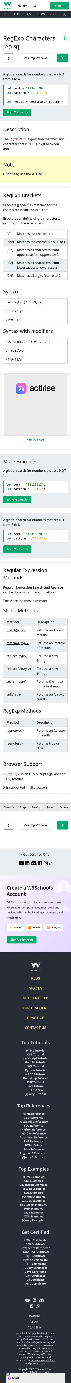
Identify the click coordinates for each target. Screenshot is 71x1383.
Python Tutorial (35, 1070)
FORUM (34, 1315)
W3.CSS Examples (33, 1200)
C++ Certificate (35, 1276)
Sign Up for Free (21, 939)
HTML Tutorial (35, 1050)
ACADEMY (34, 1327)
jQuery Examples (33, 1220)
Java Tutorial (35, 1086)
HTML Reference (34, 1114)
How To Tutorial (35, 1062)
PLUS (35, 978)
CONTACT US (35, 1027)
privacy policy (37, 1363)
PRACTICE (35, 1017)
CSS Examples (33, 1181)
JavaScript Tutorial (35, 1058)
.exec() (15, 730)
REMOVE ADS (35, 439)
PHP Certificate (35, 1264)
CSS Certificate (36, 1244)
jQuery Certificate (35, 1268)
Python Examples (33, 1196)
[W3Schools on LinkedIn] (27, 863)
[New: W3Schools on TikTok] (50, 863)
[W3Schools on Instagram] (45, 863)
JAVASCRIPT (47, 14)
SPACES (35, 988)
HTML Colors (33, 1145)
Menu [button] (21, 6)
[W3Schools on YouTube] (21, 863)
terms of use (38, 1360)
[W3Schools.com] (35, 968)
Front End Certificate (35, 1252)
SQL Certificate (35, 1256)
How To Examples (33, 1189)
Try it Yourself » (17, 112)
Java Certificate (35, 1272)
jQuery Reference (33, 1157)
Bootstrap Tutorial (35, 1078)
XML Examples (33, 1216)
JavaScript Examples (34, 1185)
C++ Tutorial (35, 1090)
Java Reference (33, 1149)
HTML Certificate (35, 1240)
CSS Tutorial (35, 1054)
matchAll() (18, 643)
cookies (50, 1360)
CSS (30, 14)
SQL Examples (33, 1193)
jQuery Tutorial (35, 1094)
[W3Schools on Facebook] (39, 863)
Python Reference (34, 1129)
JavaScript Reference (33, 1121)
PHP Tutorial (35, 1082)
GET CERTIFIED (36, 997)
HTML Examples (33, 1177)
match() (16, 630)
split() (14, 694)
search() (16, 681)
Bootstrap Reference (34, 1137)
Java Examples (33, 1212)
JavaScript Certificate (35, 1248)
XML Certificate (35, 1283)
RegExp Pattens (35, 58)
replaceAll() (19, 669)
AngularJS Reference (33, 1153)
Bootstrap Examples (33, 1204)
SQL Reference (33, 1125)
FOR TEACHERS (36, 1007)
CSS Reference (33, 1117)
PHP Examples (33, 1208)
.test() (15, 743)
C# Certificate (36, 1279)
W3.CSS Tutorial (35, 1074)
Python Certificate (35, 1260)
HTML (17, 14)
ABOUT (35, 1321)
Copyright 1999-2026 (29, 1369)
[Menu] (5, 14)
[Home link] (7, 5)
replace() (17, 656)
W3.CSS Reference (33, 1133)
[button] (34, 5)
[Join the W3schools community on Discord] (34, 863)
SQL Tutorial (35, 1066)
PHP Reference (33, 1141)
